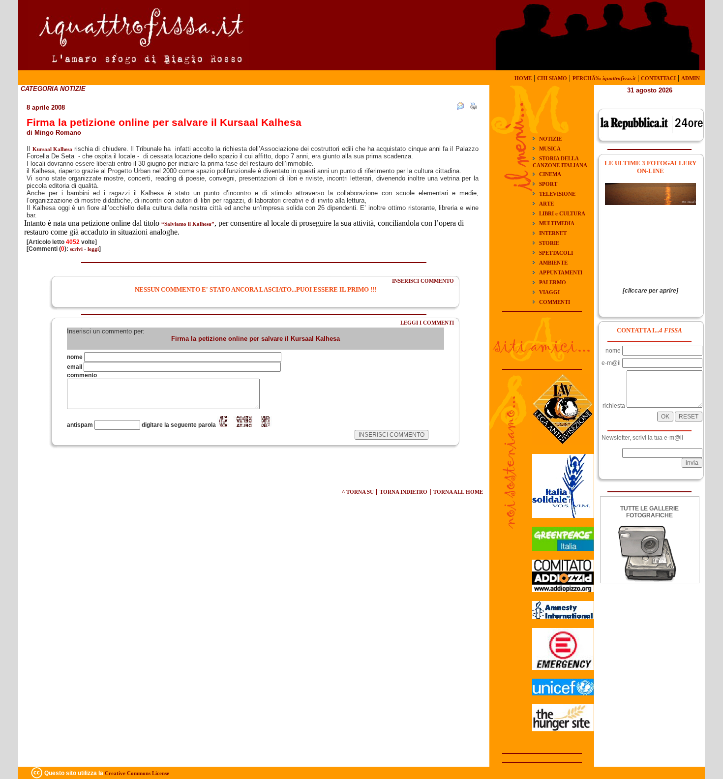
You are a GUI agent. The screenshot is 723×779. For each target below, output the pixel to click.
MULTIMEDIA (556, 223)
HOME (523, 78)
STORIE (549, 243)
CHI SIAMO (552, 78)
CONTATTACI (658, 78)
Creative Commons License (137, 773)
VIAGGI (549, 292)
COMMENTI (554, 302)
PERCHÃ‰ (603, 78)
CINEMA (550, 174)
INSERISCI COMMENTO (423, 281)
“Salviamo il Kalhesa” (187, 224)
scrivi (76, 249)
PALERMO (552, 282)
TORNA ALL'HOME (458, 492)
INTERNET (553, 233)
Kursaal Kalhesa (52, 149)
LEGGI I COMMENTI (427, 323)
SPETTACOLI (556, 253)
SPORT (548, 184)
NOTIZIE (550, 139)
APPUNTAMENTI (560, 272)
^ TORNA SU (358, 492)
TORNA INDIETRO (403, 492)
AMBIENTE (553, 263)
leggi (93, 249)
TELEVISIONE (557, 194)
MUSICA (550, 148)
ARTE (546, 204)
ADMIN (690, 78)
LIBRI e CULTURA (562, 213)
